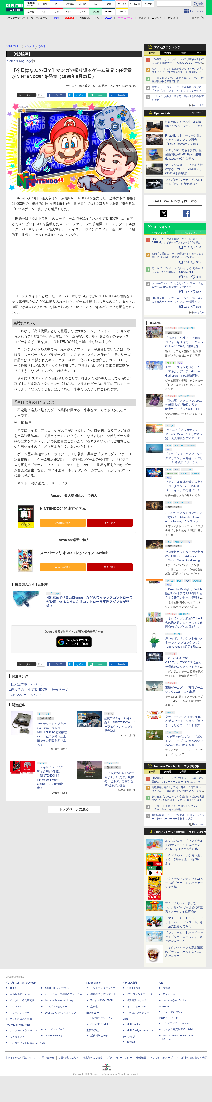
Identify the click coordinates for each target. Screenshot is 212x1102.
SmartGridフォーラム (57, 987)
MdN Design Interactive (140, 1030)
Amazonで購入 (62, 523)
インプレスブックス (56, 1029)
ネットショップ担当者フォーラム (63, 994)
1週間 (183, 52)
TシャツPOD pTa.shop (176, 1023)
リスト (41, 95)
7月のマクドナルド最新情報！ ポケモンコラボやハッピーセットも (180, 832)
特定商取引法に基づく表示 (192, 1057)
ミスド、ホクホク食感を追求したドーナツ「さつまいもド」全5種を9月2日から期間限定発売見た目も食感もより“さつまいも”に (178, 72)
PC (97, 17)
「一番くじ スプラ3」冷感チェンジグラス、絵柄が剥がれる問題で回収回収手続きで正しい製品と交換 (178, 81)
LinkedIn (121, 95)
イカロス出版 (130, 982)
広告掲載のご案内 (68, 1057)
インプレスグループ (162, 1057)
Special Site (162, 113)
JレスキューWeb (136, 1006)
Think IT (14, 987)
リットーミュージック (102, 987)
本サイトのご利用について (20, 1057)
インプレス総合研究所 (22, 1000)
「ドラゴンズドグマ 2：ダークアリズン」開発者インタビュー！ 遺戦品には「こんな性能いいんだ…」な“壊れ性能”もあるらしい (184, 462)
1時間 (152, 52)
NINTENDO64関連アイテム (63, 508)
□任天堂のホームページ (26, 684)
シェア (59, 95)
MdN (125, 1019)
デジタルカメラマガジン (23, 1030)
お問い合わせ (46, 1057)
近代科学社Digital (100, 1035)
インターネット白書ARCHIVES (27, 1042)
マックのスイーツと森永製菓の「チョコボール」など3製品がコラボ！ (184, 951)
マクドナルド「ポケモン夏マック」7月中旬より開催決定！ (184, 859)
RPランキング (160, 232)
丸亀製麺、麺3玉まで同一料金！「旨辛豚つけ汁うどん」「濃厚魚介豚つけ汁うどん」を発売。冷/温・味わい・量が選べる (177, 791)
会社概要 (141, 1057)
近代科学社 (92, 1030)
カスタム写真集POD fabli (178, 1029)
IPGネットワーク (168, 1018)
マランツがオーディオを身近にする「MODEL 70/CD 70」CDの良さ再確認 (184, 169)
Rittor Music (93, 982)
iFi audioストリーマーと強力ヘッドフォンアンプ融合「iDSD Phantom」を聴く (183, 139)
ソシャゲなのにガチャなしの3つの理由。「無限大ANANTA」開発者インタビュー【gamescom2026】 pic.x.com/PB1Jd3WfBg (177, 287)
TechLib (131, 1041)
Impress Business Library (59, 1000)
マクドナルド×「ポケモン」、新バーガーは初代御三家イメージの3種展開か (184, 907)
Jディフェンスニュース (140, 994)
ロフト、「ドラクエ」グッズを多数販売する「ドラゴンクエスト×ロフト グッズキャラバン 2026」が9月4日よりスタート (178, 91)
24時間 (167, 52)
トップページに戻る (74, 809)
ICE (161, 982)
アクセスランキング (167, 47)
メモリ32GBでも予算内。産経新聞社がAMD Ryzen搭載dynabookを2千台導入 (183, 154)
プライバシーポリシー (119, 1057)
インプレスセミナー (56, 1006)
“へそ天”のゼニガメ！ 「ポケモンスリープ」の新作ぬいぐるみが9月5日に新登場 (184, 741)
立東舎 (94, 1006)
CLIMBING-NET (99, 1024)
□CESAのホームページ (26, 695)
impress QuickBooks (174, 1000)
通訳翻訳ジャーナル (138, 1000)
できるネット (17, 1036)
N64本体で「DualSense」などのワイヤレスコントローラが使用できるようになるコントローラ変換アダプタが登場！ (89, 602)
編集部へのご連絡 (93, 1057)
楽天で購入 (110, 523)
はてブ (79, 95)
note (100, 95)
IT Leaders (16, 1006)
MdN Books (133, 1024)
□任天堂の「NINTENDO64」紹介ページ (39, 689)
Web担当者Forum (20, 994)
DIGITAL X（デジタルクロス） (62, 1012)
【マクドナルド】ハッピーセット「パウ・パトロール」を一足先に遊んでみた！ (184, 922)
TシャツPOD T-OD (101, 1000)
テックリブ (129, 1036)
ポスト (29, 95)
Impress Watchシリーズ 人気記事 (176, 766)
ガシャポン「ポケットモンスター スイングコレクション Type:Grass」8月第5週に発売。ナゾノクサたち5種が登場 (184, 647)
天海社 (166, 987)
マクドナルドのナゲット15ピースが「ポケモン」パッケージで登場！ (184, 883)
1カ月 (198, 52)
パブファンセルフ (173, 1011)
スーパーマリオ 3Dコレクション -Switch (74, 553)
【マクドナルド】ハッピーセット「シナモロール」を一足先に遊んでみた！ (184, 937)
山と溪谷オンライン (101, 1018)
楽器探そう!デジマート (103, 994)
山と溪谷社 (92, 1012)
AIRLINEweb (134, 987)
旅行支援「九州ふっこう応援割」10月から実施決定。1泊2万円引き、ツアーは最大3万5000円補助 (178, 800)
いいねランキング (191, 232)
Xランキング (162, 227)
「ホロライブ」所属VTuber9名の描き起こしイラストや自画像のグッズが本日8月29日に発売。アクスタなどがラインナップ (184, 627)
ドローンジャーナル (21, 1012)
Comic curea (170, 994)
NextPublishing (53, 1035)
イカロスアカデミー (138, 1012)
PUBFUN (164, 1006)
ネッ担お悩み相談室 (21, 1019)
